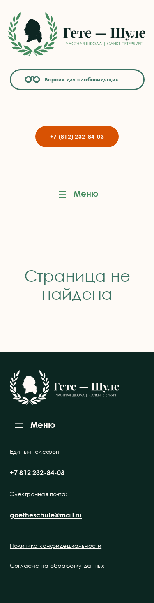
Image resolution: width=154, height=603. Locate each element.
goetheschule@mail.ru (46, 515)
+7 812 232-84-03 (37, 472)
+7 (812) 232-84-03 (77, 136)
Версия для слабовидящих (80, 79)
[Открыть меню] (77, 194)
